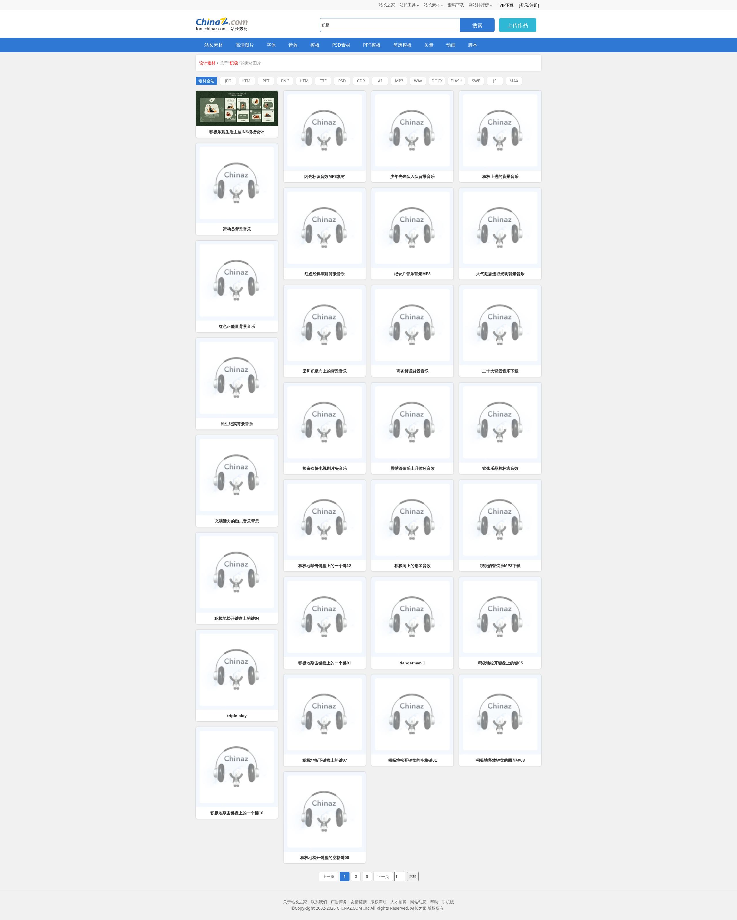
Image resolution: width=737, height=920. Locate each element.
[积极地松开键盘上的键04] (237, 573)
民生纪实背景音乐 (237, 423)
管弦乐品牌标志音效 (500, 468)
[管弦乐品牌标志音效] (500, 423)
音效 (293, 45)
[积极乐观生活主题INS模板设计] (237, 108)
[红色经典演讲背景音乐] (325, 228)
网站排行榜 (479, 4)
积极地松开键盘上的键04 (236, 618)
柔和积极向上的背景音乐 (325, 371)
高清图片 (244, 45)
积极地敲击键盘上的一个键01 (324, 663)
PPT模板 (372, 45)
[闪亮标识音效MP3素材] (325, 131)
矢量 (429, 45)
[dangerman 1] (412, 617)
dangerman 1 (412, 663)
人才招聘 (398, 901)
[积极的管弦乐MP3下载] (500, 520)
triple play (237, 715)
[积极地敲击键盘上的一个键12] (325, 520)
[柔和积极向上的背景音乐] (325, 325)
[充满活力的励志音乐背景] (237, 475)
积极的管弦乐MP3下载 (500, 565)
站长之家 (387, 4)
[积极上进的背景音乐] (500, 131)
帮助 (434, 901)
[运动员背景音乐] (237, 183)
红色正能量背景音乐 (237, 326)
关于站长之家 (295, 901)
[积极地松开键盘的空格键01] (412, 714)
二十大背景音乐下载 (500, 371)
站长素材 (432, 4)
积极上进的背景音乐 (500, 176)
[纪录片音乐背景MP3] (412, 228)
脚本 (472, 45)
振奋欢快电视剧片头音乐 (325, 468)
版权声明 (379, 901)
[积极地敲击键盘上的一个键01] (325, 617)
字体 (271, 45)
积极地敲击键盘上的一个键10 (236, 813)
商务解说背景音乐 (412, 371)
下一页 (383, 876)
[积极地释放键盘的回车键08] (500, 714)
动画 (450, 45)
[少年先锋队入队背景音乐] (412, 131)
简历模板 (402, 45)
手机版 (448, 901)
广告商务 (339, 901)
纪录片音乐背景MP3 (412, 273)
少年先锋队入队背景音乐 (412, 176)
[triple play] (237, 670)
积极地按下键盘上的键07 (324, 760)
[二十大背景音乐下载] (500, 325)
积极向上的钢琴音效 (412, 565)
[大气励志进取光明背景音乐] (500, 228)
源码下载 (456, 4)
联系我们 (319, 901)
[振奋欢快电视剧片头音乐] (325, 423)
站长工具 (408, 4)
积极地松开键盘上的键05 (500, 663)
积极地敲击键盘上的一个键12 (324, 565)
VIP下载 (506, 5)
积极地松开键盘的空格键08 (324, 857)
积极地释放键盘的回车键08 (500, 760)
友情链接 (359, 901)
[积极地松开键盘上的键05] (500, 617)
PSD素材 (341, 45)
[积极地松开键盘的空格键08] (325, 812)
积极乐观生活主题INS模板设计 (236, 132)
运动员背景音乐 (237, 229)
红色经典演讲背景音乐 (325, 273)
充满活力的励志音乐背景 (237, 521)
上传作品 (517, 25)
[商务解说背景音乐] (412, 325)
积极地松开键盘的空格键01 (412, 760)
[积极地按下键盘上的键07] (325, 714)
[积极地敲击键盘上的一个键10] (237, 767)
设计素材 (207, 63)
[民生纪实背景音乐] (237, 378)
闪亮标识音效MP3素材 (324, 176)
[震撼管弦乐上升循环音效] (412, 423)
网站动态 (418, 901)
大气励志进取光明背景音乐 (500, 273)
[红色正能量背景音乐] (237, 281)
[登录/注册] (529, 5)
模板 (315, 45)
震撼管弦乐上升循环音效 (412, 468)
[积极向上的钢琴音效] (412, 520)
